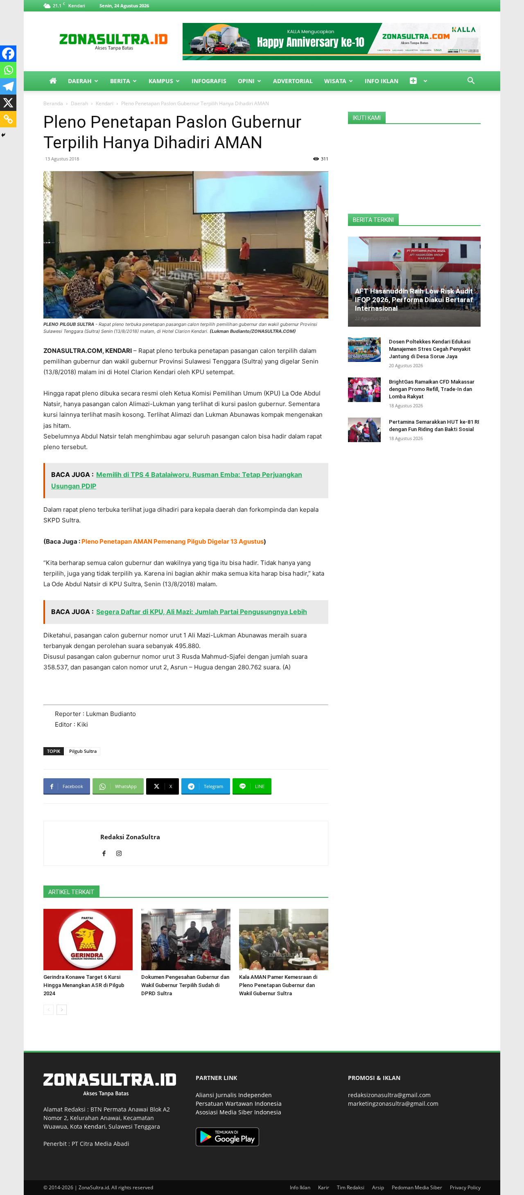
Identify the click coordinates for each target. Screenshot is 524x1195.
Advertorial (293, 81)
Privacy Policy (465, 1187)
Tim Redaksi (350, 1187)
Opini (246, 81)
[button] (471, 82)
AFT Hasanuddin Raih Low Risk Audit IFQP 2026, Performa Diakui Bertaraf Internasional (414, 299)
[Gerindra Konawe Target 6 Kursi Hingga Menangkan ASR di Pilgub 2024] (88, 939)
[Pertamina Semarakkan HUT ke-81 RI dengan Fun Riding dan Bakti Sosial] (364, 430)
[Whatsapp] (8, 70)
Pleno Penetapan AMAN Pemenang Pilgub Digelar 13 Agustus (172, 541)
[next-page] (61, 1010)
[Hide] (3, 135)
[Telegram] (8, 86)
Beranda (53, 103)
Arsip (378, 1187)
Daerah (80, 81)
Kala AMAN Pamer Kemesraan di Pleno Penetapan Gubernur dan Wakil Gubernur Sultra (278, 985)
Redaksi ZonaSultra (130, 837)
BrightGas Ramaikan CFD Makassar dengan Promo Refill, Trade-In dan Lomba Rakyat (431, 389)
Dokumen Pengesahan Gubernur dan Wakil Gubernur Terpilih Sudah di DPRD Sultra (185, 985)
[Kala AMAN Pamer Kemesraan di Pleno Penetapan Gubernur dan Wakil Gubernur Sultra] (283, 939)
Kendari (104, 103)
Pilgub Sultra (83, 751)
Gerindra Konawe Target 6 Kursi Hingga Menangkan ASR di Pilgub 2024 (83, 985)
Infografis (209, 81)
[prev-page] (48, 1010)
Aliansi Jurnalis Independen (234, 1095)
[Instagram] (122, 854)
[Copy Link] (8, 119)
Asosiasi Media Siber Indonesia (238, 1112)
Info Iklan (381, 81)
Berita (120, 81)
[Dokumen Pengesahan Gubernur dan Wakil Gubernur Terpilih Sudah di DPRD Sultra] (185, 939)
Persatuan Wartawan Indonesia (239, 1103)
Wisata (335, 81)
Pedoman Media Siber (417, 1187)
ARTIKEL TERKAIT (71, 892)
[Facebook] (8, 53)
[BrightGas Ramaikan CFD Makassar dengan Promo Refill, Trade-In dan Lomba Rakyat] (364, 389)
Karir (323, 1187)
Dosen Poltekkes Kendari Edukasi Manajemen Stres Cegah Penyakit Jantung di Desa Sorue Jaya (430, 349)
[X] (8, 103)
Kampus (161, 81)
